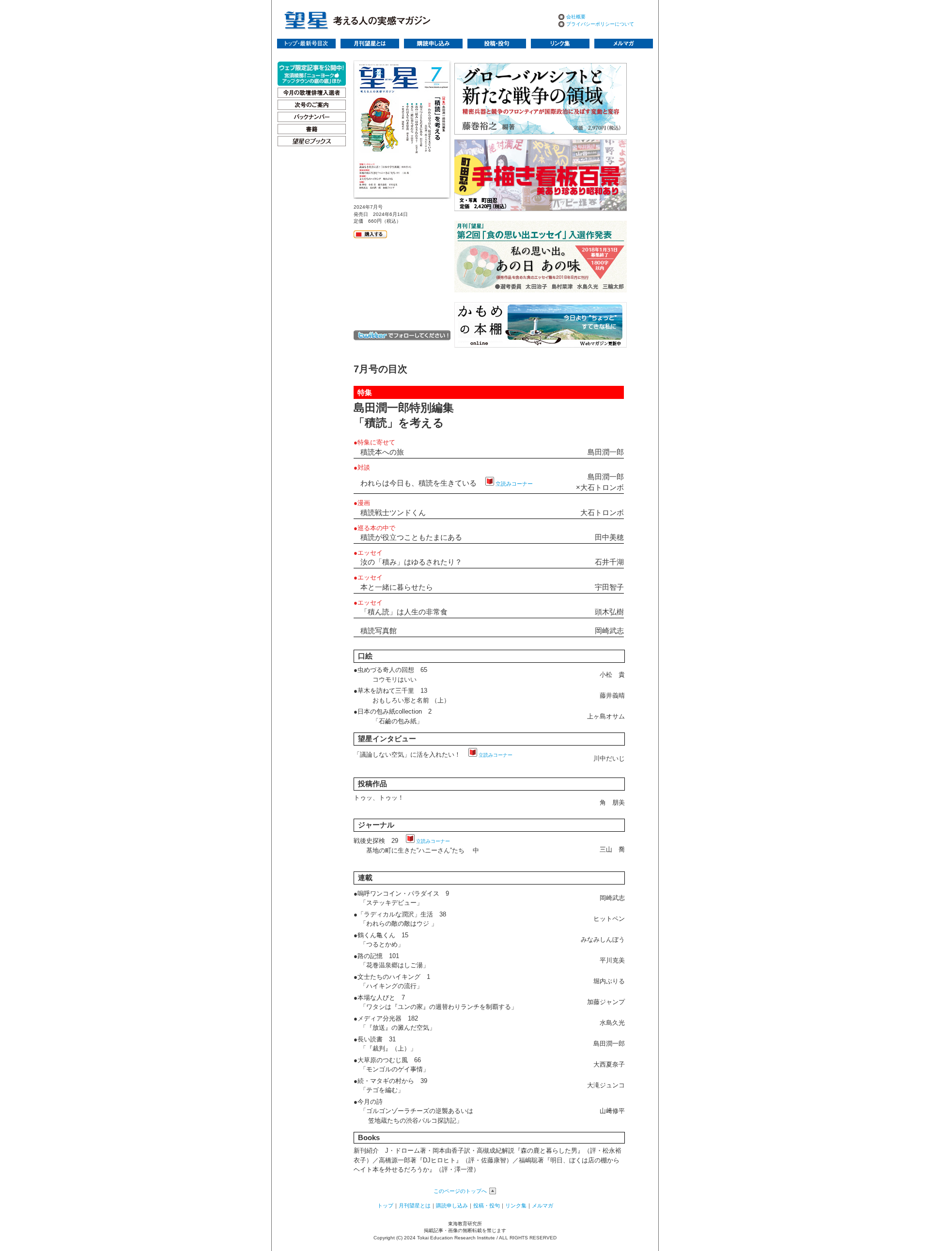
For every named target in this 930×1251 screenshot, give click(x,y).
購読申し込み (452, 1205)
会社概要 (576, 16)
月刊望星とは (415, 1205)
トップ (385, 1205)
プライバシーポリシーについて (600, 24)
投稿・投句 (486, 1205)
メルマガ (542, 1205)
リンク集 (516, 1205)
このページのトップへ (460, 1191)
